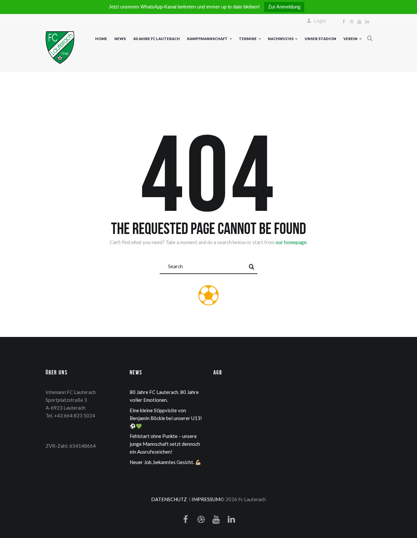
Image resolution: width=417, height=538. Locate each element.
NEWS (120, 38)
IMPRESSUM (206, 499)
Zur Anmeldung (284, 6)
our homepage (291, 242)
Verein (350, 38)
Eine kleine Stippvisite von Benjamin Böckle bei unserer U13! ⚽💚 (166, 418)
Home (101, 38)
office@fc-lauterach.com (72, 431)
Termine (248, 38)
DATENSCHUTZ (169, 499)
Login (320, 20)
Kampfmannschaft (207, 38)
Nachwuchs (281, 38)
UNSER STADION (320, 38)
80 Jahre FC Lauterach (156, 38)
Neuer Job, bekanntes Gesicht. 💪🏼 (165, 462)
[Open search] (370, 38)
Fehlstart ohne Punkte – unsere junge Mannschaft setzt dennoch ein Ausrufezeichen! (165, 444)
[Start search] (251, 266)
